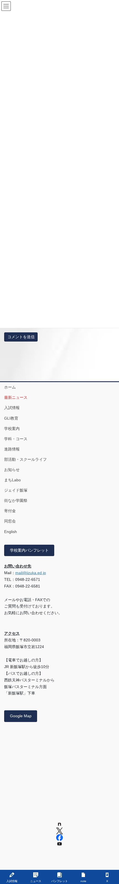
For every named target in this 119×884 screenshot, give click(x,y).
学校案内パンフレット (29, 550)
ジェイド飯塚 (15, 490)
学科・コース (15, 439)
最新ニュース (15, 397)
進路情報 (12, 449)
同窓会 (10, 521)
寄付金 (10, 511)
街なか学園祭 (15, 500)
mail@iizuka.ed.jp (30, 573)
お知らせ (12, 469)
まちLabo (12, 480)
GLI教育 (11, 418)
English (10, 531)
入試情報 (12, 407)
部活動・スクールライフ (25, 459)
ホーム (10, 387)
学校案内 (12, 428)
